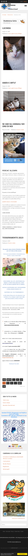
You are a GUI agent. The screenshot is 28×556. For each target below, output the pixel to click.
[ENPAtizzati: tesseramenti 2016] (14, 509)
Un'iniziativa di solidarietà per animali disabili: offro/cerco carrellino (13, 457)
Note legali (8, 531)
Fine (4, 386)
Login (21, 1)
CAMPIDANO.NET (14, 548)
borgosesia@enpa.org (7, 357)
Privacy (12, 531)
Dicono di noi (10, 14)
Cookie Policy (17, 531)
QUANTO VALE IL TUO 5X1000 (9, 201)
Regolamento (6, 466)
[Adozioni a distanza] (14, 489)
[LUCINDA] (14, 53)
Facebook (4, 1)
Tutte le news (6, 400)
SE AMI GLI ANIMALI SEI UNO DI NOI (13, 125)
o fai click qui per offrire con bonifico (15, 448)
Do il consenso (22, 553)
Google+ (6, 1)
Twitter (2, 1)
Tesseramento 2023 (12, 237)
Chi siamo (4, 14)
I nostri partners (6, 461)
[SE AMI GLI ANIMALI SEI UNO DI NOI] (14, 148)
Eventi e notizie (20, 129)
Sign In (25, 1)
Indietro (9, 379)
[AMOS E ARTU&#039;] (14, 101)
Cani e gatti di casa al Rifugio (15, 33)
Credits (22, 531)
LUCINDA (6, 28)
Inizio (4, 379)
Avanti (19, 383)
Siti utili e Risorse (7, 463)
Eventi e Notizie (6, 402)
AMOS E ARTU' (9, 82)
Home (4, 531)
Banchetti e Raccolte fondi (9, 405)
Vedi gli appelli (6, 469)
